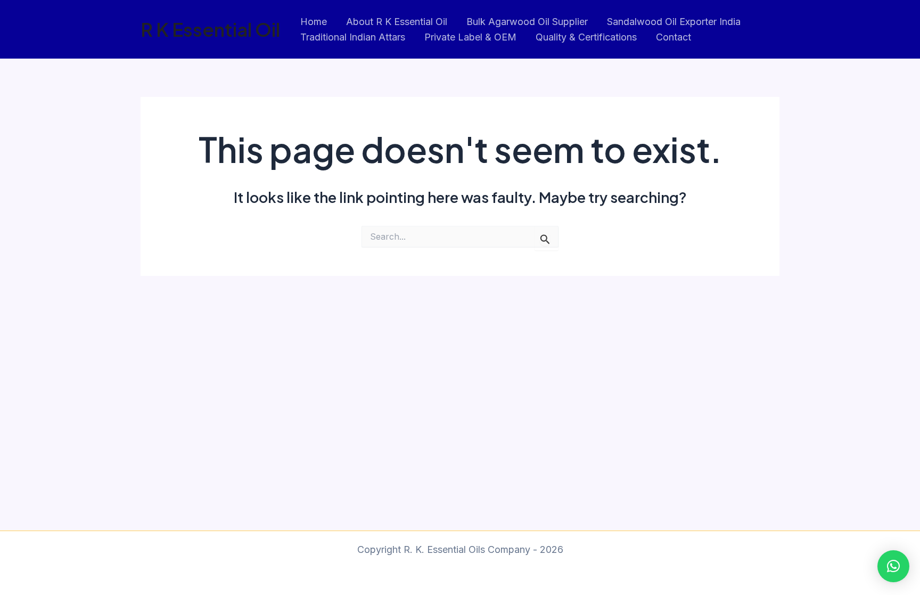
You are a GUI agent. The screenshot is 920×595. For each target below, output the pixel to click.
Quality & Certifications (586, 37)
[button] (893, 566)
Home (313, 21)
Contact (673, 37)
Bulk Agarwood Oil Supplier (527, 21)
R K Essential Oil (210, 29)
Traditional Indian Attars (352, 37)
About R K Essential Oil (396, 21)
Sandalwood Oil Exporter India (674, 21)
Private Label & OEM (470, 37)
